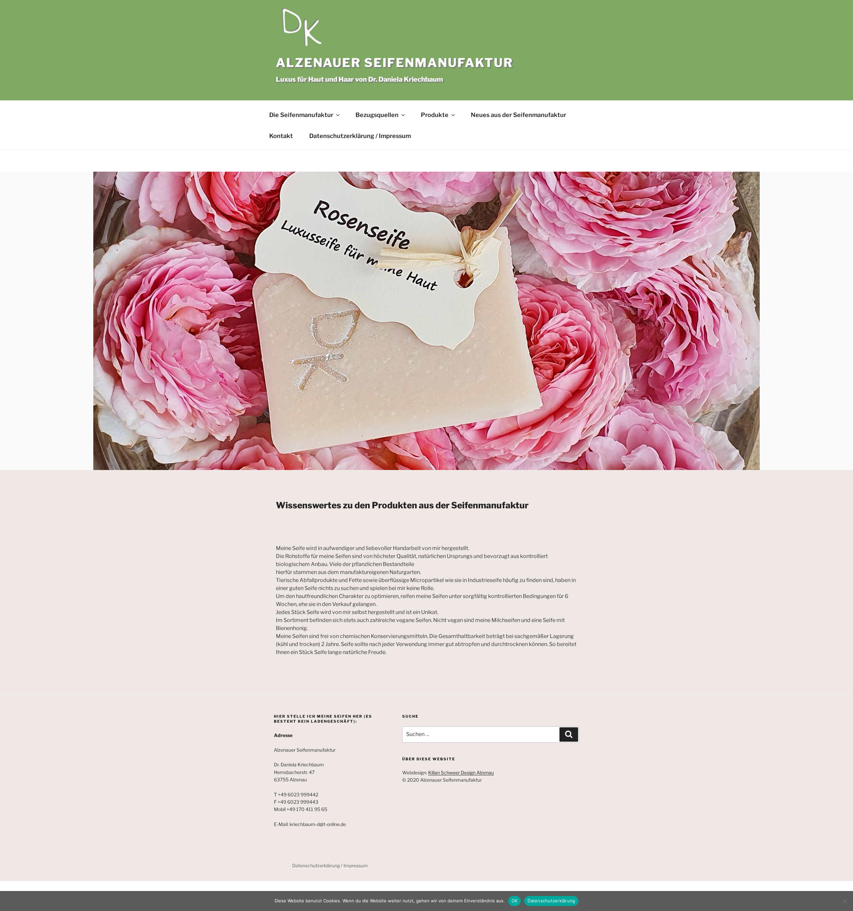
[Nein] (844, 901)
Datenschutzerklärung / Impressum (360, 135)
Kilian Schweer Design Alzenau (461, 772)
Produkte (434, 114)
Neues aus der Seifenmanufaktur (518, 114)
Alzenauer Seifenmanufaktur (394, 62)
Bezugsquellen (377, 114)
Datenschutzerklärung (551, 900)
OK (514, 900)
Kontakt (281, 135)
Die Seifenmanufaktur (301, 114)
